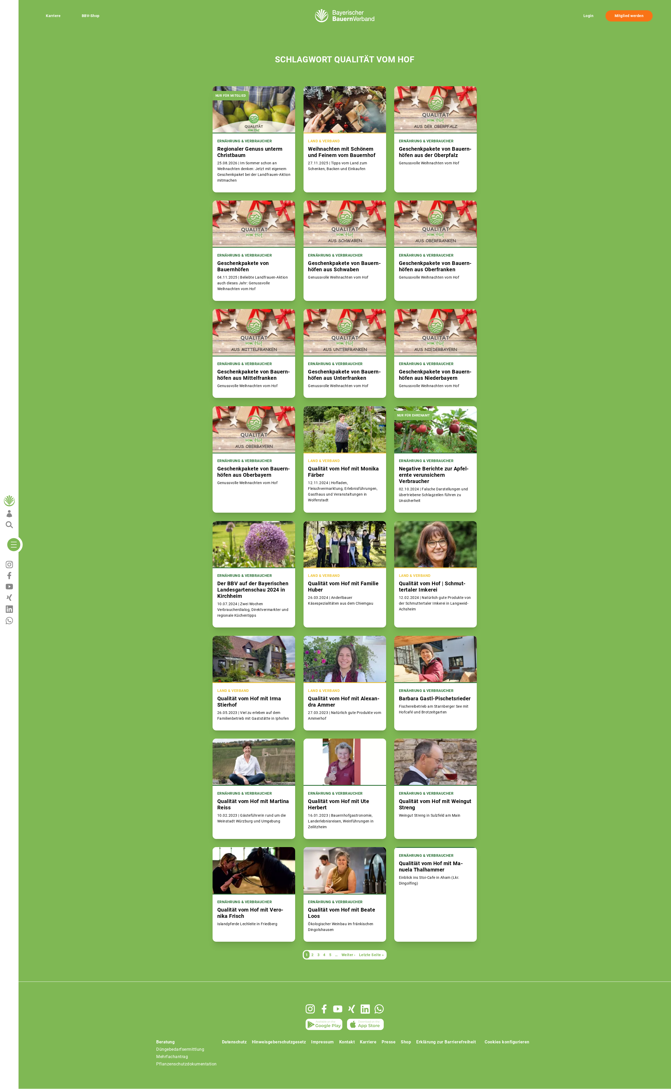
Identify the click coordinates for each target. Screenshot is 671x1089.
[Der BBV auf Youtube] (337, 1009)
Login (588, 16)
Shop (406, 1041)
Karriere (53, 16)
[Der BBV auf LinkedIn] (365, 1009)
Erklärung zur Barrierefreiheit (446, 1041)
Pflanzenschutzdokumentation (186, 1063)
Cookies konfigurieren (507, 1041)
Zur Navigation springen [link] (22, 4)
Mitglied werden (629, 16)
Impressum (322, 1041)
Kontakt (347, 1041)
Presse (389, 1041)
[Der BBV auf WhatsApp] (379, 1009)
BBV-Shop (91, 16)
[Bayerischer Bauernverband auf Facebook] (324, 1009)
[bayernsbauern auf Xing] (351, 1009)
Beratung (165, 1041)
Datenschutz (234, 1041)
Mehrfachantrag (172, 1056)
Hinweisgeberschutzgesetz (279, 1041)
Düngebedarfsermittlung (180, 1049)
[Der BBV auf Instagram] (310, 1009)
